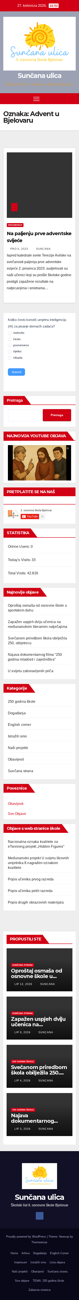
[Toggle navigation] (36, 98)
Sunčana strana (20, 771)
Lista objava (57, 1262)
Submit (16, 372)
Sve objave (22, 1280)
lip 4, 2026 (22, 1080)
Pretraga (15, 400)
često (16, 339)
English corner (19, 725)
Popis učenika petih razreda (30, 891)
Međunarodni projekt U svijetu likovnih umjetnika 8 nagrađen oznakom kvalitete (38, 863)
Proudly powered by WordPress (26, 1236)
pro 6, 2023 (19, 248)
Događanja (15, 225)
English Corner (59, 1253)
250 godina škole (21, 701)
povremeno (20, 345)
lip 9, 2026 (22, 1032)
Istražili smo (17, 736)
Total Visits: (17, 573)
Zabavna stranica (39, 1289)
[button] (64, 98)
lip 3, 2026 (22, 1128)
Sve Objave (17, 814)
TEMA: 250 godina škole (48, 1280)
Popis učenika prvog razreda (31, 879)
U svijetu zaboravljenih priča (30, 671)
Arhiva (26, 1253)
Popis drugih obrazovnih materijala (36, 902)
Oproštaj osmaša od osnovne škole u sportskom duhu (36, 976)
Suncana (43, 248)
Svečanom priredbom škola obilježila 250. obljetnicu (39, 1072)
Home (14, 1253)
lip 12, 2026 (23, 984)
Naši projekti (18, 748)
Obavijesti (16, 759)
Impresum (20, 1262)
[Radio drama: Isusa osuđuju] (39, 462)
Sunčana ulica (39, 76)
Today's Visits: (20, 560)
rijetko (17, 351)
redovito (18, 332)
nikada (17, 357)
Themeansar (39, 1242)
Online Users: (19, 546)
